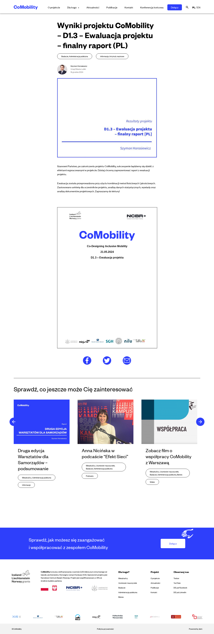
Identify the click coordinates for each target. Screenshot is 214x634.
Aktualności (92, 7)
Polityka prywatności (105, 628)
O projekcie (54, 7)
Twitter (176, 578)
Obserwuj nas (181, 571)
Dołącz (174, 7)
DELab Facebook (180, 587)
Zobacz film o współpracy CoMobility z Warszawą (168, 456)
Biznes (121, 596)
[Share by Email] (127, 360)
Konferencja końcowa (152, 7)
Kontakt (129, 7)
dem (200, 628)
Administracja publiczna (127, 592)
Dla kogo (72, 7)
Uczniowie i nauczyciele (127, 582)
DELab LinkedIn (180, 592)
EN (198, 7)
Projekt (155, 571)
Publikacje (111, 7)
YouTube (177, 582)
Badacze (121, 587)
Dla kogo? (123, 571)
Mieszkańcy (123, 578)
